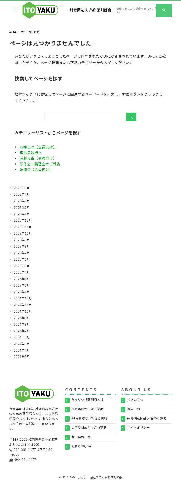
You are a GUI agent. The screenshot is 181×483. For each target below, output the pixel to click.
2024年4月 (22, 350)
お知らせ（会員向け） (38, 146)
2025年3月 (22, 278)
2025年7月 (22, 253)
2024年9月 (22, 317)
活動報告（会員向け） (38, 158)
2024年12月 (23, 298)
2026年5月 (22, 188)
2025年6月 (22, 259)
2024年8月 (22, 324)
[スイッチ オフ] (164, 10)
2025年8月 (22, 246)
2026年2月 (22, 207)
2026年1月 (22, 214)
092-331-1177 (25, 449)
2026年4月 (22, 194)
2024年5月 (22, 344)
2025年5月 (22, 266)
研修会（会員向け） (36, 169)
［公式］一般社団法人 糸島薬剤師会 (99, 477)
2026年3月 (22, 201)
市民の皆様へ (31, 152)
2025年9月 (22, 240)
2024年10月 (23, 311)
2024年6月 (22, 337)
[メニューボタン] (15, 10)
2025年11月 (23, 227)
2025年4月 (22, 272)
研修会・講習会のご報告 (40, 163)
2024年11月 (23, 305)
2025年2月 (22, 285)
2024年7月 (22, 330)
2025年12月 (23, 220)
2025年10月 (23, 233)
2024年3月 (22, 356)
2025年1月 (22, 292)
